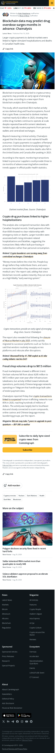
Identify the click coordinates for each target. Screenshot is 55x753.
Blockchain (6, 623)
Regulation (6, 627)
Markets (5, 604)
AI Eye (32, 623)
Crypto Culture (35, 627)
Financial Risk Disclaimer (12, 708)
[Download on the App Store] (9, 715)
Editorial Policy (7, 465)
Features (33, 604)
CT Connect (34, 677)
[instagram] (22, 722)
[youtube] (26, 722)
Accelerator (34, 656)
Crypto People (35, 609)
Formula (33, 652)
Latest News (7, 33)
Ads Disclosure (8, 703)
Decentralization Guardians (36, 662)
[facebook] (17, 722)
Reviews (33, 639)
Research (6, 661)
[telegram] (12, 722)
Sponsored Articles (9, 652)
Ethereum (6, 614)
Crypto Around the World (37, 633)
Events (32, 668)
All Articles (34, 600)
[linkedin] (8, 722)
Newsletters (7, 694)
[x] (3, 722)
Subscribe (27, 449)
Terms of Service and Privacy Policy (14, 749)
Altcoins (5, 618)
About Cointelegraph (10, 689)
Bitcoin (5, 609)
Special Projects (8, 665)
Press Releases (8, 656)
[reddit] (31, 722)
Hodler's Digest (36, 614)
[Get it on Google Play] (24, 715)
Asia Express (35, 618)
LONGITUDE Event (37, 672)
